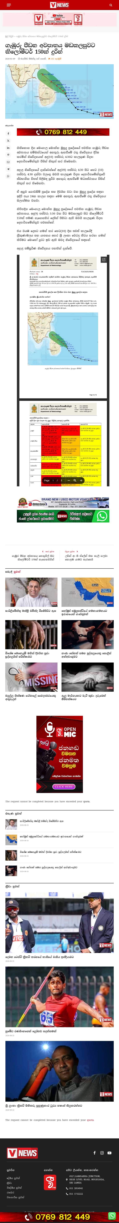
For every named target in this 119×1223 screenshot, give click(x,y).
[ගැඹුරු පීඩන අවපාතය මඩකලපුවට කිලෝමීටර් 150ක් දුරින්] (59, 91)
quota (86, 801)
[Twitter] (8, 141)
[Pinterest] (8, 155)
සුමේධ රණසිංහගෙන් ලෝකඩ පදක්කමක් (30, 1031)
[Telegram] (8, 169)
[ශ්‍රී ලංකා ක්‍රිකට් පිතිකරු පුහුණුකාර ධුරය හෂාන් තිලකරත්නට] (59, 1071)
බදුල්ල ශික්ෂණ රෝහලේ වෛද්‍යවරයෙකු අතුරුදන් (30, 697)
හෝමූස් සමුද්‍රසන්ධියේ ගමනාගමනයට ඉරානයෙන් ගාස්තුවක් (84, 612)
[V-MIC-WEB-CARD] (59, 754)
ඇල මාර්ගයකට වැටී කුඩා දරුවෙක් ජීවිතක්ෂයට (84, 697)
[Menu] (9, 5)
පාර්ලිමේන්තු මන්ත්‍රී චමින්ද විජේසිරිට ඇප (30, 611)
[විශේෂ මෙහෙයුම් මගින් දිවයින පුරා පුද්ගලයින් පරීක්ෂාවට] (31, 634)
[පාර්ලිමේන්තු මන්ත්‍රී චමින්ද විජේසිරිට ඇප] (31, 592)
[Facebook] (8, 133)
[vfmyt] (59, 19)
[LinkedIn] (8, 148)
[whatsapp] (63, 516)
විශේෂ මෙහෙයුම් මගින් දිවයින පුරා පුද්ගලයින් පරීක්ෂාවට (27, 655)
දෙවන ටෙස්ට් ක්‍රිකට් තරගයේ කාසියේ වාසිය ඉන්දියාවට (39, 957)
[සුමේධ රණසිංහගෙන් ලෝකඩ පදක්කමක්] (59, 997)
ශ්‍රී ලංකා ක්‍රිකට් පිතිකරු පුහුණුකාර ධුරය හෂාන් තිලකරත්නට (43, 1105)
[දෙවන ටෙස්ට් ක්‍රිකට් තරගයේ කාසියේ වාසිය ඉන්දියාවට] (59, 922)
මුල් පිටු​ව (9, 36)
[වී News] (59, 5)
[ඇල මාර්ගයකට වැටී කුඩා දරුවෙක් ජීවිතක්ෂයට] (88, 677)
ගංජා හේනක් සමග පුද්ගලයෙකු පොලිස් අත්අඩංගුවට (86, 655)
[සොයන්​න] (110, 5)
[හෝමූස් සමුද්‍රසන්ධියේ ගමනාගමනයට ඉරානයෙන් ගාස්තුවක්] (88, 592)
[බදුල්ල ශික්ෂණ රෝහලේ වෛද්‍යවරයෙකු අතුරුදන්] (31, 677)
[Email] (8, 162)
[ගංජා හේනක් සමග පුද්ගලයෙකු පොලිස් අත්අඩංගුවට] (88, 634)
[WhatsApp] (8, 176)
